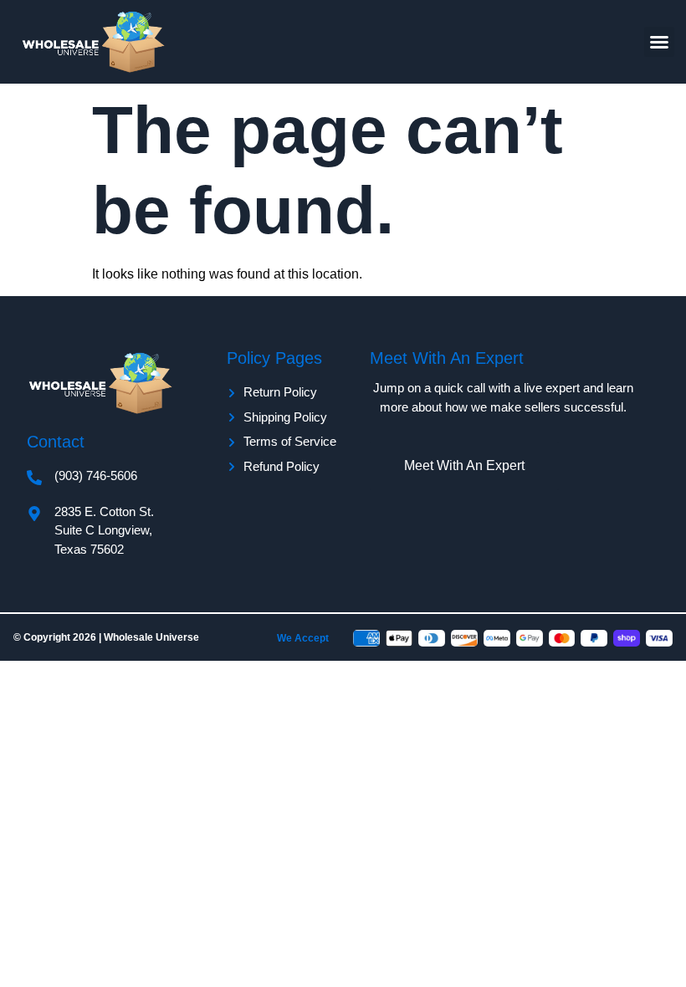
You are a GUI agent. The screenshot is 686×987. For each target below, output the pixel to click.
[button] (659, 42)
